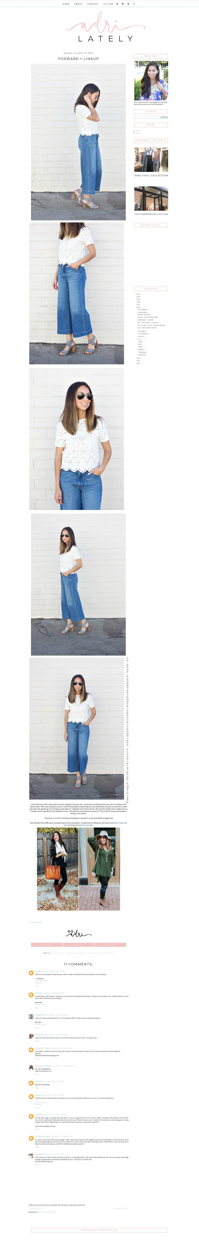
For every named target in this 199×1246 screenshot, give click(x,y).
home (66, 4)
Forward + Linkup (145, 320)
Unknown (38, 971)
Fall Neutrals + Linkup (147, 322)
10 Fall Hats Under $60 (147, 317)
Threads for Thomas (42, 1048)
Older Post (121, 1208)
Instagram (38, 983)
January (142, 355)
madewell (80, 953)
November (143, 312)
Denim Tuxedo (143, 315)
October (142, 331)
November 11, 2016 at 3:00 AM (53, 993)
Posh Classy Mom (41, 981)
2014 (139, 361)
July (140, 339)
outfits (110, 953)
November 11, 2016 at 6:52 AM (61, 1048)
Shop (138, 133)
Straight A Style (40, 1015)
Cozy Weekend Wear (146, 328)
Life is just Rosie (41, 1102)
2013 (139, 363)
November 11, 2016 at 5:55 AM (56, 1035)
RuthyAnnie (39, 1115)
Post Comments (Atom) (46, 1212)
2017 (139, 305)
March (141, 349)
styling (109, 4)
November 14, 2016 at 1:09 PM (54, 1154)
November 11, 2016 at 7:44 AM (53, 1095)
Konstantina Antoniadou (43, 1066)
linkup (69, 953)
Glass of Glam (87, 825)
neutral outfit (96, 953)
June (140, 342)
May (140, 344)
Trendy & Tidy (40, 1004)
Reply (37, 986)
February (142, 352)
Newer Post (36, 1208)
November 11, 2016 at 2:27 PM (55, 1115)
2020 (139, 297)
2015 (139, 358)
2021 (139, 294)
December (143, 310)
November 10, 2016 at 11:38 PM (54, 971)
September (143, 334)
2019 (139, 299)
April (140, 347)
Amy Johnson (40, 1035)
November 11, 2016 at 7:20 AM (64, 1066)
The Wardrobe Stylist (42, 1136)
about (78, 4)
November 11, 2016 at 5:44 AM (57, 1015)
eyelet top (57, 953)
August (141, 336)
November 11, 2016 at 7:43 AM (53, 1081)
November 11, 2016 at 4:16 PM (62, 1136)
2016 (139, 307)
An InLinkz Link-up (35, 922)
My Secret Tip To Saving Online (151, 325)
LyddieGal (38, 1154)
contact (93, 4)
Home (138, 131)
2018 (139, 302)
